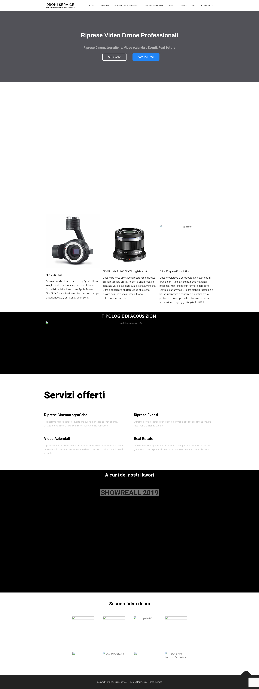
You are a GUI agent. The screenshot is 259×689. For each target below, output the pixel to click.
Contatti (207, 5)
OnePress (141, 681)
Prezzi (172, 5)
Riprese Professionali (127, 5)
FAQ (194, 5)
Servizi (105, 5)
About (92, 5)
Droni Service (60, 5)
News (184, 5)
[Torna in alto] (246, 675)
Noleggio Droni (154, 5)
